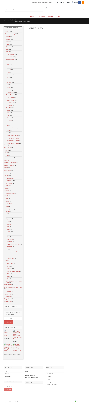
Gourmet (8, 107)
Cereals (8, 234)
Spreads (9, 231)
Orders (68, 2)
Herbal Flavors (10, 100)
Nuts (8, 226)
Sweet (6, 260)
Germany (8, 47)
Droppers (7, 185)
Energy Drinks (10, 209)
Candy (7, 64)
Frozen (7, 155)
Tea (8, 80)
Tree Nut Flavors (11, 128)
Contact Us (50, 373)
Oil (7, 249)
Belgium (8, 36)
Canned (7, 150)
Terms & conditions (52, 384)
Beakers (7, 173)
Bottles (7, 175)
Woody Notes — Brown (13, 140)
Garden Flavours (10, 95)
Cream (8, 123)
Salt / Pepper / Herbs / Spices (14, 252)
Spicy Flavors (10, 102)
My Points (8, 376)
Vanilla (8, 130)
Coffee (8, 72)
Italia (7, 49)
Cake (8, 115)
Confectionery (9, 263)
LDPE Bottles (9, 181)
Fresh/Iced (8, 82)
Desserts (8, 273)
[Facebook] (79, 2)
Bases (5, 145)
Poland (8, 52)
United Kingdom (10, 54)
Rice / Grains (10, 239)
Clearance (50, 16)
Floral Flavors (10, 97)
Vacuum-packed (9, 158)
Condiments (9, 246)
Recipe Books (7, 299)
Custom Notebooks (9, 165)
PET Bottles (9, 183)
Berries (8, 87)
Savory (7, 216)
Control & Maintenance (10, 162)
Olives (8, 229)
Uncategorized (8, 301)
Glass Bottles (9, 178)
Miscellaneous (8, 284)
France (7, 44)
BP (31, 401)
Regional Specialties (10, 193)
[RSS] (83, 2)
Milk (8, 125)
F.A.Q (48, 379)
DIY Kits (6, 167)
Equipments (7, 170)
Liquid (6, 198)
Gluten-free (8, 291)
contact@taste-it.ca (30, 373)
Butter (8, 113)
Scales (6, 188)
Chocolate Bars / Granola (13, 271)
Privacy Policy (50, 382)
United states (9, 57)
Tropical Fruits (10, 92)
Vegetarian (8, 296)
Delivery (49, 376)
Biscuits (9, 276)
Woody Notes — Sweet (13, 143)
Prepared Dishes (10, 258)
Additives (8, 62)
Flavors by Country (10, 34)
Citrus (8, 90)
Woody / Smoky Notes (12, 135)
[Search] (41, 10)
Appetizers (8, 219)
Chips (8, 221)
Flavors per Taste (9, 59)
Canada (8, 39)
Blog (59, 16)
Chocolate (9, 120)
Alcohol (9, 70)
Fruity (7, 84)
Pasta (8, 237)
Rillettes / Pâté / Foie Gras (13, 244)
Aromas (6, 31)
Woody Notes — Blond (13, 138)
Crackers (9, 224)
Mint (7, 133)
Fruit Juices (9, 75)
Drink (7, 67)
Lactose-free (8, 294)
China (7, 41)
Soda (8, 77)
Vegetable (9, 105)
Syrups (8, 211)
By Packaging (7, 147)
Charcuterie (9, 241)
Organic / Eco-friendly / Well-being (13, 287)
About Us (49, 371)
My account (59, 2)
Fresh (6, 153)
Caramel (9, 118)
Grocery (6, 195)
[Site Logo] (53, 9)
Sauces (8, 256)
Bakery (8, 110)
